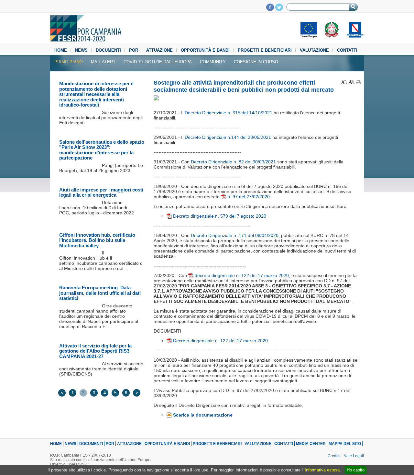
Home (60, 50)
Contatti (347, 50)
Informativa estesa (322, 470)
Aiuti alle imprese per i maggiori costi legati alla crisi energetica (101, 192)
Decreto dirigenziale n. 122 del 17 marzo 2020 (220, 340)
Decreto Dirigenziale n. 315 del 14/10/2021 (229, 112)
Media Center (311, 443)
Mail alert (103, 61)
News (81, 50)
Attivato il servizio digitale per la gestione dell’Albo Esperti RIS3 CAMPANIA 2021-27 (95, 351)
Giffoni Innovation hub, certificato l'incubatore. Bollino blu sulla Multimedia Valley (97, 240)
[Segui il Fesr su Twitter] (279, 9)
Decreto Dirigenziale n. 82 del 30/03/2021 (233, 161)
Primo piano (68, 61)
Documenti (108, 50)
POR (133, 50)
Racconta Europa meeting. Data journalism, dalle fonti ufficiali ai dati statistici (100, 293)
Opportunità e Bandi (205, 50)
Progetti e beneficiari (265, 50)
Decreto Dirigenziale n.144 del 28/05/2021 (228, 137)
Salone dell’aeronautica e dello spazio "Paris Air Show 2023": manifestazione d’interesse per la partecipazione (101, 150)
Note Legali (353, 456)
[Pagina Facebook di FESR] (270, 9)
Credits (334, 456)
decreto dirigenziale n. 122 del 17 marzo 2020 (242, 275)
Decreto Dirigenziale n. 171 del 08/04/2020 (234, 235)
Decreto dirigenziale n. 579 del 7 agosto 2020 (219, 216)
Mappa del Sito (345, 443)
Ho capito (356, 470)
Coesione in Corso (256, 61)
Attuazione (159, 50)
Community (213, 61)
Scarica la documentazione (203, 415)
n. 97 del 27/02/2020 (248, 196)
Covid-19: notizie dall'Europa (158, 61)
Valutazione (314, 50)
